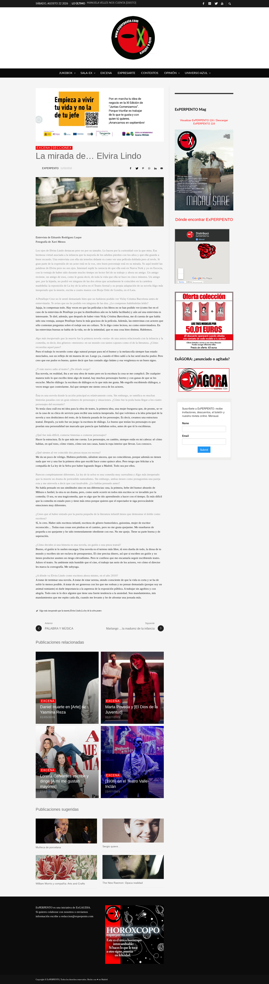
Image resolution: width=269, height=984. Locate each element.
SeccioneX (62, 147)
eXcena (43, 147)
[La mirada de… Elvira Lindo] (100, 201)
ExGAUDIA (83, 907)
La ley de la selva (88, 610)
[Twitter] (216, 3)
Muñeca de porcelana (48, 847)
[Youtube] (222, 3)
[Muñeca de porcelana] (60, 831)
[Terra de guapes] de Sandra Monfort (113, 5)
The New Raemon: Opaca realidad (122, 882)
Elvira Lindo (75, 610)
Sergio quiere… (111, 846)
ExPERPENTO (50, 168)
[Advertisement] (204, 928)
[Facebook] (203, 3)
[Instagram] (209, 3)
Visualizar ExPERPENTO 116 (197, 120)
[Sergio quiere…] (127, 830)
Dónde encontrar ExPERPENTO (204, 219)
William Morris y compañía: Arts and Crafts (60, 883)
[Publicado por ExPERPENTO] (38, 168)
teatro (99, 610)
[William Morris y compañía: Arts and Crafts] (60, 867)
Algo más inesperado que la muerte (54, 610)
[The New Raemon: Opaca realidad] (127, 867)
